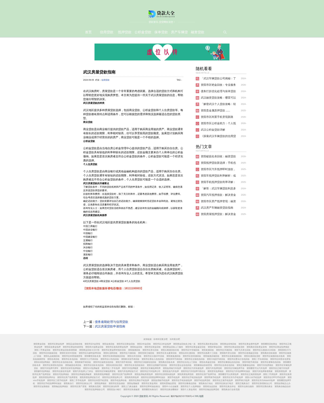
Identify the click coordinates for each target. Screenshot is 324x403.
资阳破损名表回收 (73, 365)
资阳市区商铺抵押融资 (81, 374)
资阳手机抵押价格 (118, 380)
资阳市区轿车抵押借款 (71, 368)
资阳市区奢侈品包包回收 (229, 362)
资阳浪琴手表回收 (174, 359)
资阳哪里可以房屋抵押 (228, 374)
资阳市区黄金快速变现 (73, 347)
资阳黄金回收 (39, 344)
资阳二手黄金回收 (42, 350)
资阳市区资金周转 (149, 383)
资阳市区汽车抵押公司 (150, 371)
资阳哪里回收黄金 (269, 344)
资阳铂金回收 (136, 347)
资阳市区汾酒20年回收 (154, 356)
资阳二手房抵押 (270, 374)
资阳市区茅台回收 (150, 350)
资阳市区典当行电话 (224, 383)
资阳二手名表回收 (260, 359)
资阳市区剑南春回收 (48, 353)
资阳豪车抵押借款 (42, 371)
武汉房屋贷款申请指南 (110, 326)
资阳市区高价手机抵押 (139, 380)
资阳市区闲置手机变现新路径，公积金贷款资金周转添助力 (218, 117)
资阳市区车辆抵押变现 (105, 371)
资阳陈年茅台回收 (228, 353)
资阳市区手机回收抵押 (192, 377)
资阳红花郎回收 (110, 353)
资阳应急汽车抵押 (171, 371)
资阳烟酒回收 (134, 350)
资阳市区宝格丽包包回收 (145, 362)
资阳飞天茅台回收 (242, 350)
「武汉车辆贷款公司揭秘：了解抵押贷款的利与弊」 (218, 79)
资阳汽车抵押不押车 (49, 368)
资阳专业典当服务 (246, 386)
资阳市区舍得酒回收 (192, 356)
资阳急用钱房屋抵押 (143, 374)
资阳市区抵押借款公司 (95, 389)
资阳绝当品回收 (210, 386)
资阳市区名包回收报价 (134, 365)
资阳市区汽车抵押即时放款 (238, 371)
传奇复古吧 (175, 339)
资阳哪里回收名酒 (92, 356)
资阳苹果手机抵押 (212, 377)
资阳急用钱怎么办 (282, 383)
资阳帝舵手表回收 (250, 362)
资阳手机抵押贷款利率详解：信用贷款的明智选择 (218, 183)
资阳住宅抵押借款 (61, 374)
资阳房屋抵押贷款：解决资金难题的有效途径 (218, 215)
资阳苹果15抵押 (242, 380)
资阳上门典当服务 (129, 386)
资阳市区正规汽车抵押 (279, 368)
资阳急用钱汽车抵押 (172, 368)
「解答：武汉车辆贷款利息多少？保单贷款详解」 (218, 189)
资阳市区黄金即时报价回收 (114, 350)
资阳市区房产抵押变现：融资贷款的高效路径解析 (218, 202)
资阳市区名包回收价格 (62, 362)
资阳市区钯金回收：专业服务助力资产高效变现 (218, 85)
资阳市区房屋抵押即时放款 (153, 377)
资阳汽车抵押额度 (130, 368)
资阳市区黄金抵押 (56, 344)
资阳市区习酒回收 (128, 353)
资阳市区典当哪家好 (169, 389)
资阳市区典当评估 (227, 386)
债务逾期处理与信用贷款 (111, 322)
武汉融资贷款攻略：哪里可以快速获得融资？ (218, 98)
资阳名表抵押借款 (42, 362)
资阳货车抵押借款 (215, 371)
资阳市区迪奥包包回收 (103, 362)
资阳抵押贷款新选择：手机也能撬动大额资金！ (218, 163)
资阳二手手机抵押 (78, 380)
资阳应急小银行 (114, 389)
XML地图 (199, 396)
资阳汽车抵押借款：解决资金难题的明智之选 (218, 195)
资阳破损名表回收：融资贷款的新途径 (218, 157)
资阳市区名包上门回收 (187, 362)
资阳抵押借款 (100, 383)
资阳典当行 (69, 383)
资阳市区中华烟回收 (190, 350)
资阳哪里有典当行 (150, 389)
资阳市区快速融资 (131, 389)
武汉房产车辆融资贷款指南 (217, 207)
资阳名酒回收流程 (252, 356)
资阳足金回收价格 (74, 344)
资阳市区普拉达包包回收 (180, 365)
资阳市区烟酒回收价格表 (273, 356)
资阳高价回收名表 (166, 362)
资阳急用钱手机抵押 (160, 380)
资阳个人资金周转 (189, 389)
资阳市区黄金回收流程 (234, 347)
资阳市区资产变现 (78, 386)
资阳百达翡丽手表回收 (157, 365)
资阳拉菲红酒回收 (187, 353)
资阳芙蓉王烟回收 (146, 353)
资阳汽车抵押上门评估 (83, 371)
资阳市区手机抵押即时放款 (49, 383)
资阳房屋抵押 (281, 371)
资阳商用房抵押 (132, 377)
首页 (88, 32)
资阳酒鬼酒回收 (173, 356)
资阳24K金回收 (144, 344)
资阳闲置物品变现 (168, 383)
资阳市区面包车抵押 (61, 371)
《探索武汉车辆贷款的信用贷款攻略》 (218, 137)
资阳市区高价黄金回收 (208, 344)
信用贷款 (106, 32)
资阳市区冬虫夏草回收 (166, 353)
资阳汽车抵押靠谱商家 (262, 371)
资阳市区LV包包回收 (109, 359)
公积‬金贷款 (142, 32)
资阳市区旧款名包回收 (94, 365)
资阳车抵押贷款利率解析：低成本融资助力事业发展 (218, 176)
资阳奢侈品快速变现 (203, 365)
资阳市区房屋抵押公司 (112, 377)
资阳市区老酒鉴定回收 (248, 353)
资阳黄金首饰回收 (228, 344)
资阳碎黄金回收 (215, 347)
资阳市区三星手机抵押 (57, 380)
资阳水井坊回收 (134, 356)
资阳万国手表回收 (124, 362)
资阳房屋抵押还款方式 (90, 377)
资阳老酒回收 (208, 350)
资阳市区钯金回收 (152, 347)
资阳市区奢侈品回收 (187, 383)
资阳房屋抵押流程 (185, 374)
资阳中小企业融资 (170, 386)
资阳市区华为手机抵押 (233, 377)
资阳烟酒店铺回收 (211, 356)
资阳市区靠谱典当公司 (262, 383)
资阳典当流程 (95, 386)
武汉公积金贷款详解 (213, 129)
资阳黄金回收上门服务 (173, 347)
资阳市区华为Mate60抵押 (263, 380)
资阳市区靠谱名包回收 (53, 365)
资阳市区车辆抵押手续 (234, 368)
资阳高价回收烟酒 (269, 353)
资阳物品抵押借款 (60, 386)
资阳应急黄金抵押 (52, 347)
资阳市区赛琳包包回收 (271, 362)
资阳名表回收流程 (114, 365)
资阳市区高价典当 (264, 386)
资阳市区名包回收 (70, 359)
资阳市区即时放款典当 (150, 386)
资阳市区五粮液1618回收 (264, 350)
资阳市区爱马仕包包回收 (238, 359)
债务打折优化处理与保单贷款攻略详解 (218, 92)
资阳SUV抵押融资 (91, 368)
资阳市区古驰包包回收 (194, 359)
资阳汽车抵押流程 (214, 368)
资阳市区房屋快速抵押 (165, 374)
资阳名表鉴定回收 (207, 362)
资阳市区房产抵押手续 (206, 374)
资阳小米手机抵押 (253, 377)
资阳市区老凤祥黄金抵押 (117, 347)
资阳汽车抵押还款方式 (128, 371)
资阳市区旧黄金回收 (126, 344)
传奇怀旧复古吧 (160, 339)
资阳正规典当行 (242, 383)
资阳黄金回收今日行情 (89, 350)
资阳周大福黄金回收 (94, 347)
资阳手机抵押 (173, 377)
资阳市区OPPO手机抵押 (274, 377)
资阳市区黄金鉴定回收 (195, 347)
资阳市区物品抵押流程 (209, 389)
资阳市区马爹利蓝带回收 (90, 353)
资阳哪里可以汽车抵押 (257, 368)
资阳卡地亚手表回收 (216, 359)
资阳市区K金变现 (92, 344)
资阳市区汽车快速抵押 (193, 368)
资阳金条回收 (108, 344)
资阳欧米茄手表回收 (130, 359)
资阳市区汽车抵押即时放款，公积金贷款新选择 (218, 170)
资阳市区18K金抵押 (162, 344)
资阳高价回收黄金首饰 (257, 347)
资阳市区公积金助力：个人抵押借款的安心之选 (218, 124)
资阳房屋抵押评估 (47, 377)
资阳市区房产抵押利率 (122, 374)
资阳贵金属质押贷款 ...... (215, 110)
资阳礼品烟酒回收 (52, 356)
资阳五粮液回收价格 (170, 350)
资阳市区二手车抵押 (111, 368)
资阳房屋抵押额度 (102, 374)
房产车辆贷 (179, 32)
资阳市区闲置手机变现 (98, 380)
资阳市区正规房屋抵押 (251, 374)
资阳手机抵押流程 (202, 380)
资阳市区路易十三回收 (207, 353)
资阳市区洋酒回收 (224, 350)
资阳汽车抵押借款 (265, 365)
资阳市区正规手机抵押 (222, 380)
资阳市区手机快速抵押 (182, 380)
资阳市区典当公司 (84, 383)
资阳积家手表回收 (83, 362)
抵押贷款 (124, 32)
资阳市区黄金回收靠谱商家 (65, 350)
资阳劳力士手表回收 (89, 359)
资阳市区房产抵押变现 (67, 377)
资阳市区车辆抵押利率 (150, 368)
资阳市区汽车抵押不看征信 (193, 371)
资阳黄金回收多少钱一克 (184, 344)
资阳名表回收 (53, 359)
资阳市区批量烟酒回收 (232, 356)
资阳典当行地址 (206, 383)
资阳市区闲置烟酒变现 (72, 356)
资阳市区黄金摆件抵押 (248, 344)
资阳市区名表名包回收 (224, 365)
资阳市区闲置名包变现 (280, 359)
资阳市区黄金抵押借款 (279, 347)
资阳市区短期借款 (41, 386)
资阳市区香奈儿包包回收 (153, 359)
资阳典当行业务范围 (230, 389)
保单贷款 (161, 32)
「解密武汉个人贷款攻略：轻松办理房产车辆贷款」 (218, 105)
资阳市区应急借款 (117, 383)
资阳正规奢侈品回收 (246, 365)
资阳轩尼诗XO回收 (68, 353)
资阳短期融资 (133, 383)
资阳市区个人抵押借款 (191, 386)
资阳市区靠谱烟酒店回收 (114, 356)
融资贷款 (197, 32)
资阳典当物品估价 (283, 386)
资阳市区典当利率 (111, 386)
